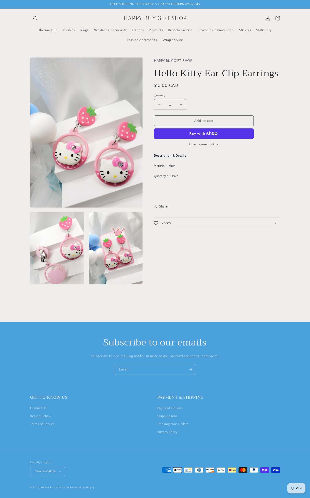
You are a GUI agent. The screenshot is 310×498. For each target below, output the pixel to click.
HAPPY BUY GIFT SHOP (55, 487)
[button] (35, 18)
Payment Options (170, 408)
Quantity (159, 95)
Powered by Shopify (82, 487)
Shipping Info (167, 416)
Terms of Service (42, 424)
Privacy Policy (167, 432)
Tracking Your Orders (172, 424)
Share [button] (163, 206)
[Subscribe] (191, 369)
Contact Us (38, 408)
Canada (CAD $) (45, 471)
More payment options (204, 144)
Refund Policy (40, 416)
